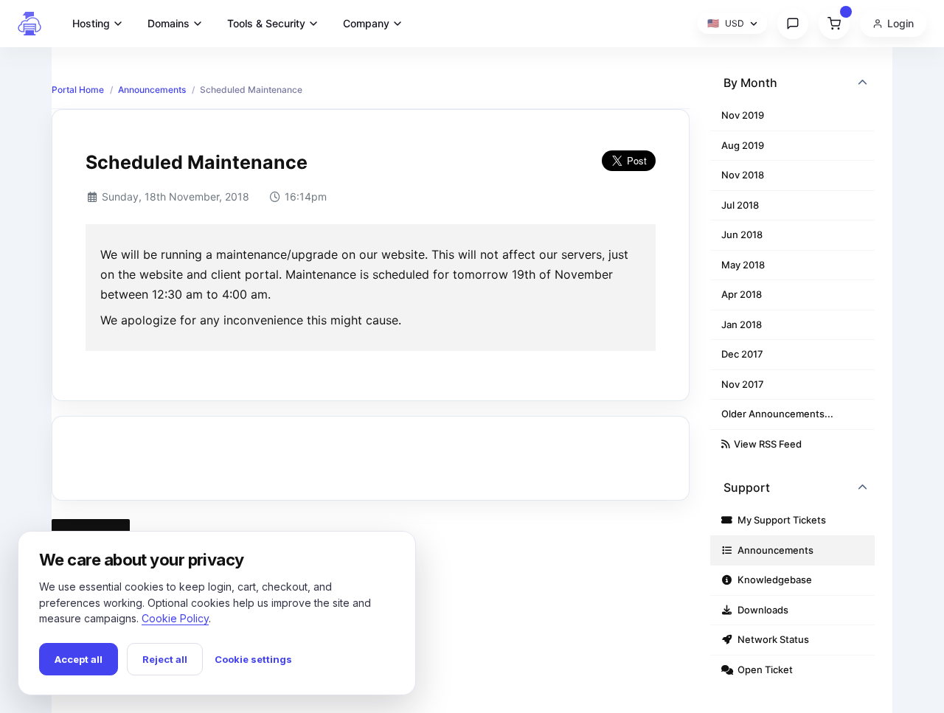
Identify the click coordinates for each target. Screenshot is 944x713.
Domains (169, 23)
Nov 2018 (742, 175)
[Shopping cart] (834, 23)
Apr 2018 (741, 294)
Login (900, 23)
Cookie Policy (175, 618)
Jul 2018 (740, 205)
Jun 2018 (742, 234)
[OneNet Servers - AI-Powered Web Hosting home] (29, 23)
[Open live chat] (792, 23)
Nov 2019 (742, 115)
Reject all (164, 659)
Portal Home (78, 89)
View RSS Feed (765, 444)
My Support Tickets (779, 520)
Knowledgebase (772, 579)
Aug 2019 (742, 145)
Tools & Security (266, 23)
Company (366, 23)
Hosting (91, 23)
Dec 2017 (742, 354)
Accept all (79, 659)
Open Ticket (763, 669)
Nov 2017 (742, 384)
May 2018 (743, 265)
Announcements (152, 89)
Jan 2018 (741, 324)
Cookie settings (253, 659)
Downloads (760, 610)
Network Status (771, 639)
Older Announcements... (777, 414)
